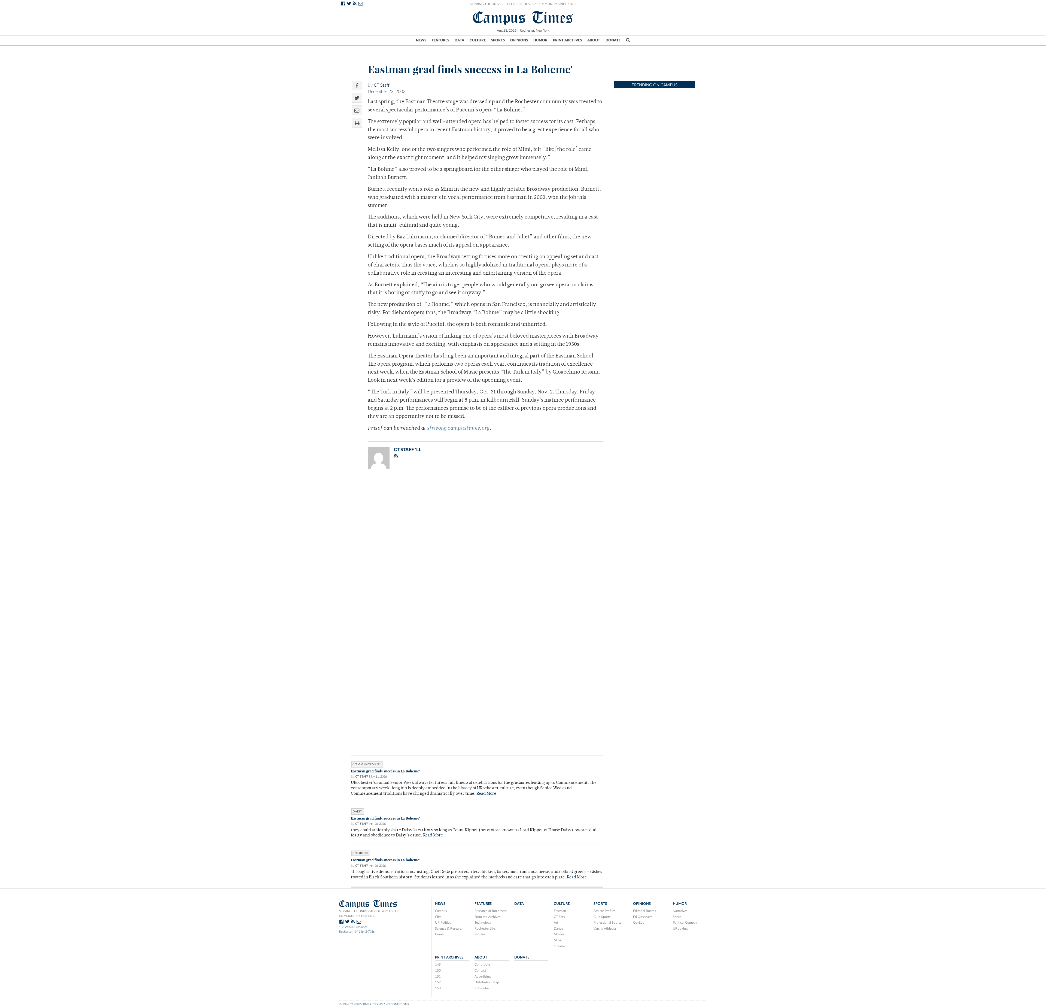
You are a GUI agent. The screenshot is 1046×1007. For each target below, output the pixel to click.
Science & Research (449, 928)
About (593, 40)
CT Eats (559, 916)
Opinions (519, 40)
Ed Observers (642, 916)
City (438, 916)
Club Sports (602, 916)
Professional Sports (607, 922)
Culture (478, 40)
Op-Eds (638, 922)
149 (438, 964)
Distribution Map (487, 982)
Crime (439, 934)
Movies (559, 934)
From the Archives (487, 916)
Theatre (559, 946)
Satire (677, 916)
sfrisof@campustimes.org (458, 428)
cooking (360, 853)
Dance (558, 928)
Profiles (480, 934)
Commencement (366, 764)
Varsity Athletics (605, 928)
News (421, 40)
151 (438, 976)
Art (556, 922)
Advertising (483, 976)
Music (558, 940)
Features (440, 40)
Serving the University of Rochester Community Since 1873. (523, 4)
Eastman (560, 910)
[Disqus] (477, 544)
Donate (613, 40)
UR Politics (443, 922)
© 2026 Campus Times (355, 1004)
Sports (498, 40)
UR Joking (680, 928)
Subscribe (482, 988)
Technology (483, 922)
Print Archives (567, 40)
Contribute (482, 964)
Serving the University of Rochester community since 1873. (369, 913)
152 (438, 982)
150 (438, 970)
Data (459, 40)
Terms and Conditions (391, 1004)
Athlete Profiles (604, 910)
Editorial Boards (644, 910)
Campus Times (523, 17)
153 (438, 988)
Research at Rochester (490, 910)
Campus (441, 910)
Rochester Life (485, 928)
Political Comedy (685, 922)
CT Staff (382, 85)
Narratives (680, 910)
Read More (486, 794)
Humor (540, 40)
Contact (480, 970)
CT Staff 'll (407, 449)
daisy (357, 811)
